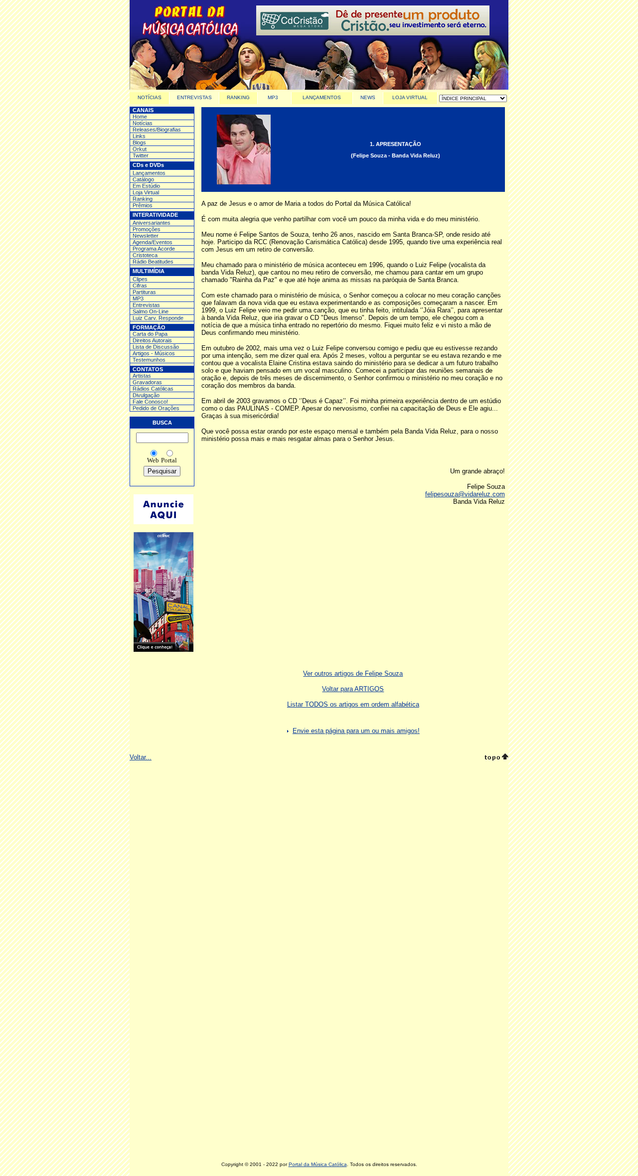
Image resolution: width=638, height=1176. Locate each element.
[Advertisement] (319, 887)
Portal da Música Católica (318, 1164)
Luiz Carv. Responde (158, 318)
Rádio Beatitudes (153, 262)
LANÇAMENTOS (322, 97)
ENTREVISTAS (194, 97)
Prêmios (143, 205)
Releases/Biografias (157, 130)
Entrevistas (146, 305)
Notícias (143, 123)
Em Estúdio (146, 186)
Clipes (140, 279)
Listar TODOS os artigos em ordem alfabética (353, 704)
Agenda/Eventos (152, 242)
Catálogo (143, 179)
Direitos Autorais (152, 340)
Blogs (139, 143)
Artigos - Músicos (154, 353)
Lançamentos (149, 173)
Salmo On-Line (150, 311)
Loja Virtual (146, 192)
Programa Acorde (154, 249)
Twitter (141, 155)
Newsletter (146, 236)
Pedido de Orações (156, 408)
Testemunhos (149, 360)
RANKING (238, 97)
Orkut (140, 149)
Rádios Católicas (153, 389)
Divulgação (146, 395)
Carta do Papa (150, 334)
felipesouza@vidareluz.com (465, 494)
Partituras (144, 292)
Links (139, 136)
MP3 (273, 97)
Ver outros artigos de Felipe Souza (353, 673)
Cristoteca (145, 255)
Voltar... (141, 757)
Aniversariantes (151, 223)
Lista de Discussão (156, 347)
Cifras (140, 286)
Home (140, 117)
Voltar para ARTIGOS (353, 689)
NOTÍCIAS (149, 97)
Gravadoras (147, 382)
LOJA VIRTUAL (410, 97)
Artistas (142, 376)
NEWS (367, 97)
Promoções (146, 229)
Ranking (143, 199)
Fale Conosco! (150, 402)
